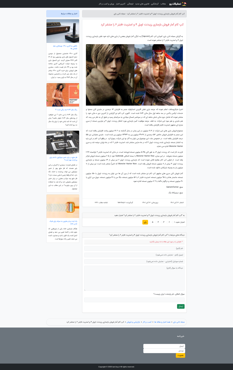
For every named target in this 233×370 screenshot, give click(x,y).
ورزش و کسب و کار (106, 3)
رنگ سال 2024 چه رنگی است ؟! (66, 109)
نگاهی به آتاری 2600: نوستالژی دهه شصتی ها (65, 47)
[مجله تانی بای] (178, 4)
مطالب (163, 3)
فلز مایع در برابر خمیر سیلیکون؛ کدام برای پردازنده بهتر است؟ (63, 158)
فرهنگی (130, 3)
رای (145, 222)
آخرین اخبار (120, 3)
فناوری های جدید (142, 3)
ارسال (181, 306)
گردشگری (154, 3)
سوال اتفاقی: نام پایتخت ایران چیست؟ (169, 294)
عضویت (180, 355)
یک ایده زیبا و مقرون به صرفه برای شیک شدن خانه (63, 222)
